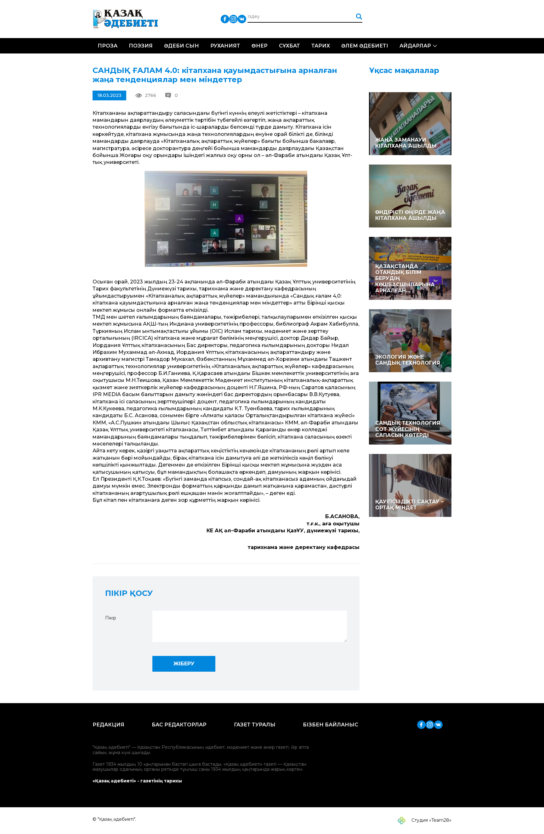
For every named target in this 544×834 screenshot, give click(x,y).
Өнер (260, 46)
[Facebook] (225, 19)
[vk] (242, 19)
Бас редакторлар (179, 725)
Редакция (108, 725)
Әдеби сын (181, 46)
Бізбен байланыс (330, 725)
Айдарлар (415, 46)
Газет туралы (254, 725)
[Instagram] (233, 19)
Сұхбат (289, 46)
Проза (107, 46)
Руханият (225, 46)
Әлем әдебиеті (364, 46)
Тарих (320, 46)
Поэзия (141, 46)
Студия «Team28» (430, 820)
